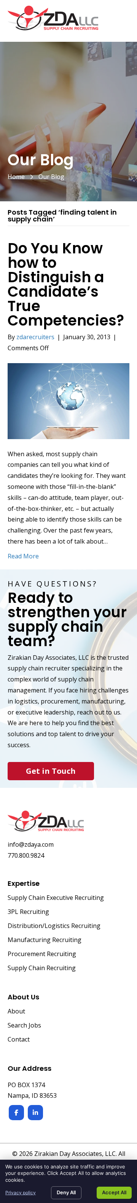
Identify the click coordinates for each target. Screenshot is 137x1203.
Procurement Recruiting (42, 954)
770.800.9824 (26, 855)
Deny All (66, 1192)
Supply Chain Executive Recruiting (56, 898)
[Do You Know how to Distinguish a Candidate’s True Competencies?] (68, 400)
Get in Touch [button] (51, 771)
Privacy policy (20, 1192)
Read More (23, 556)
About (16, 1011)
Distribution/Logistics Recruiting (54, 926)
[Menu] (120, 22)
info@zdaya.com (31, 844)
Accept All (114, 1192)
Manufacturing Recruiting (44, 940)
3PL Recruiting (28, 912)
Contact (19, 1039)
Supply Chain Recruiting (42, 968)
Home (16, 176)
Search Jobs (24, 1025)
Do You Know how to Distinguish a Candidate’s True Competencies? (66, 284)
